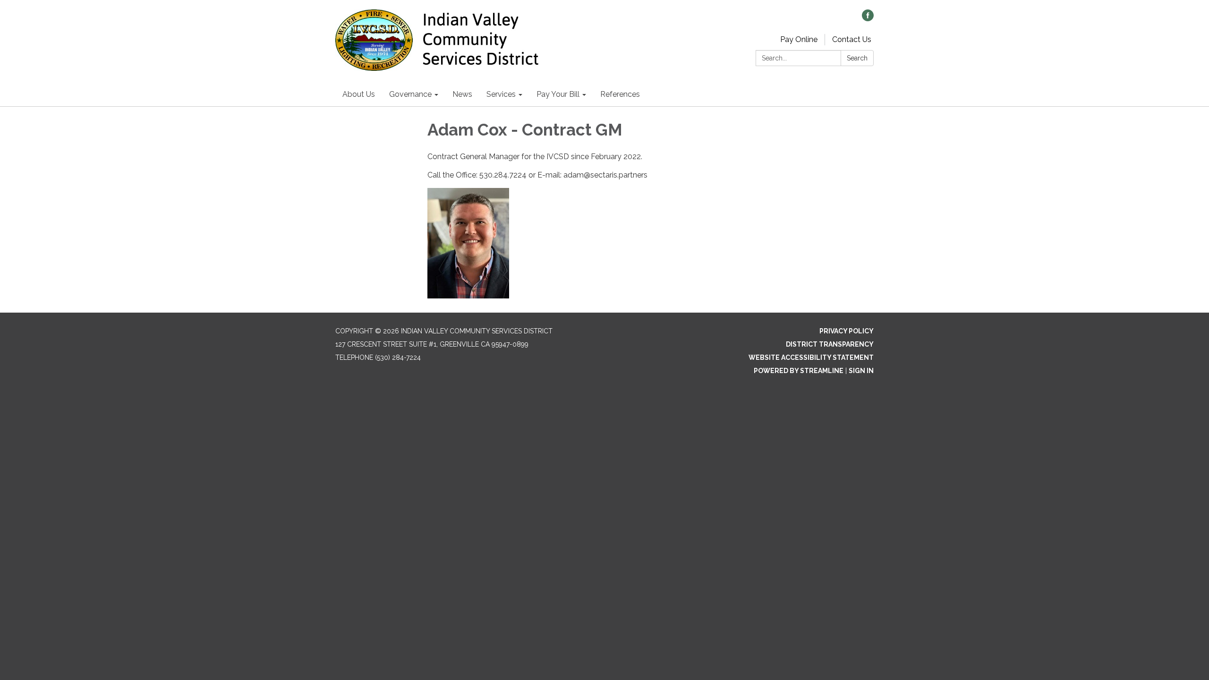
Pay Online (798, 39)
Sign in (861, 370)
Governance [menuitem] (410, 94)
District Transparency (830, 344)
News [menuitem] (462, 94)
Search (857, 58)
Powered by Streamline (798, 370)
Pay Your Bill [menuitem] (557, 94)
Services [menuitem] (501, 94)
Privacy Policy (846, 331)
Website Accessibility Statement (811, 357)
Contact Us (851, 39)
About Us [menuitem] (358, 94)
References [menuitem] (620, 94)
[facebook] (868, 18)
